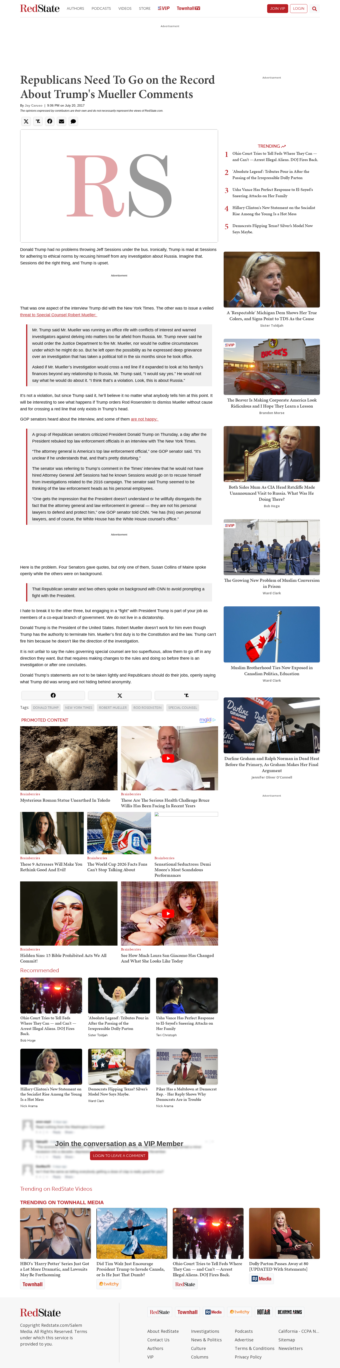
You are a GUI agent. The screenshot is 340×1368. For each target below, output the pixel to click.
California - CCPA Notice (299, 1331)
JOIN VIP (277, 8)
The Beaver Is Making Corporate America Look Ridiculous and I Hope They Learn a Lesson (272, 403)
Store (145, 8)
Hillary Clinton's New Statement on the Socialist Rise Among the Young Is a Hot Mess (51, 1094)
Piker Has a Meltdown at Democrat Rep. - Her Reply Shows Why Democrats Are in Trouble (186, 1094)
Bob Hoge (28, 1040)
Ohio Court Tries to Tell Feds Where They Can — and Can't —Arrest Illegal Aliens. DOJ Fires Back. (48, 1025)
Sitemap (286, 1340)
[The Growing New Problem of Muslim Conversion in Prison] (272, 546)
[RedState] (39, 8)
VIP (150, 1357)
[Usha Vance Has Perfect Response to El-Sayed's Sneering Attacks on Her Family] (187, 995)
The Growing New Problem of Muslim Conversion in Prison (272, 583)
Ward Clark (96, 1101)
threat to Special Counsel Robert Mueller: (58, 315)
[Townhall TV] (188, 9)
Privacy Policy (248, 1357)
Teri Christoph (166, 1035)
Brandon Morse (271, 413)
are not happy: (145, 419)
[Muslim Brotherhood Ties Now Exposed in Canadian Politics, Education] (272, 634)
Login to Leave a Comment (119, 1155)
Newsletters (290, 1348)
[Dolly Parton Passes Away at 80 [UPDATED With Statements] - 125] (284, 1233)
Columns (199, 1357)
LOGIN (298, 8)
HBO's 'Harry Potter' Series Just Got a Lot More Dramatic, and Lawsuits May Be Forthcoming (54, 1269)
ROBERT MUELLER (113, 708)
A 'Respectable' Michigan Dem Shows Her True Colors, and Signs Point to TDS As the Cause (272, 315)
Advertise (244, 1340)
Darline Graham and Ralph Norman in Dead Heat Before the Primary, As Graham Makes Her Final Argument (271, 764)
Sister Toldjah (98, 1035)
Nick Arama (28, 1106)
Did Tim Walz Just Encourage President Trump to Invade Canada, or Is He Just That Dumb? (130, 1269)
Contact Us (158, 1340)
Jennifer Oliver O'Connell (271, 777)
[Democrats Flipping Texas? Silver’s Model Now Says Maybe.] (119, 1066)
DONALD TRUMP (46, 708)
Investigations (205, 1331)
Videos (125, 8)
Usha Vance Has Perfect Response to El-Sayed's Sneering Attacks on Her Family (185, 1023)
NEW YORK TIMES (78, 708)
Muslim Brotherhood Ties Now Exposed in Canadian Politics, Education (272, 670)
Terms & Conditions (255, 1348)
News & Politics (206, 1340)
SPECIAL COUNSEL (182, 708)
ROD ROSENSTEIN (147, 708)
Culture (198, 1348)
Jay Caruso (34, 105)
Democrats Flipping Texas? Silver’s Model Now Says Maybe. (118, 1091)
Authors (75, 8)
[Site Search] (314, 8)
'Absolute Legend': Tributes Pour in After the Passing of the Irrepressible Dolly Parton (118, 1023)
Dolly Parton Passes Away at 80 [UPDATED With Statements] (278, 1266)
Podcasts (101, 8)
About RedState (163, 1331)
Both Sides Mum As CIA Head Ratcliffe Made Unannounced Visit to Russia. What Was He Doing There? (272, 493)
